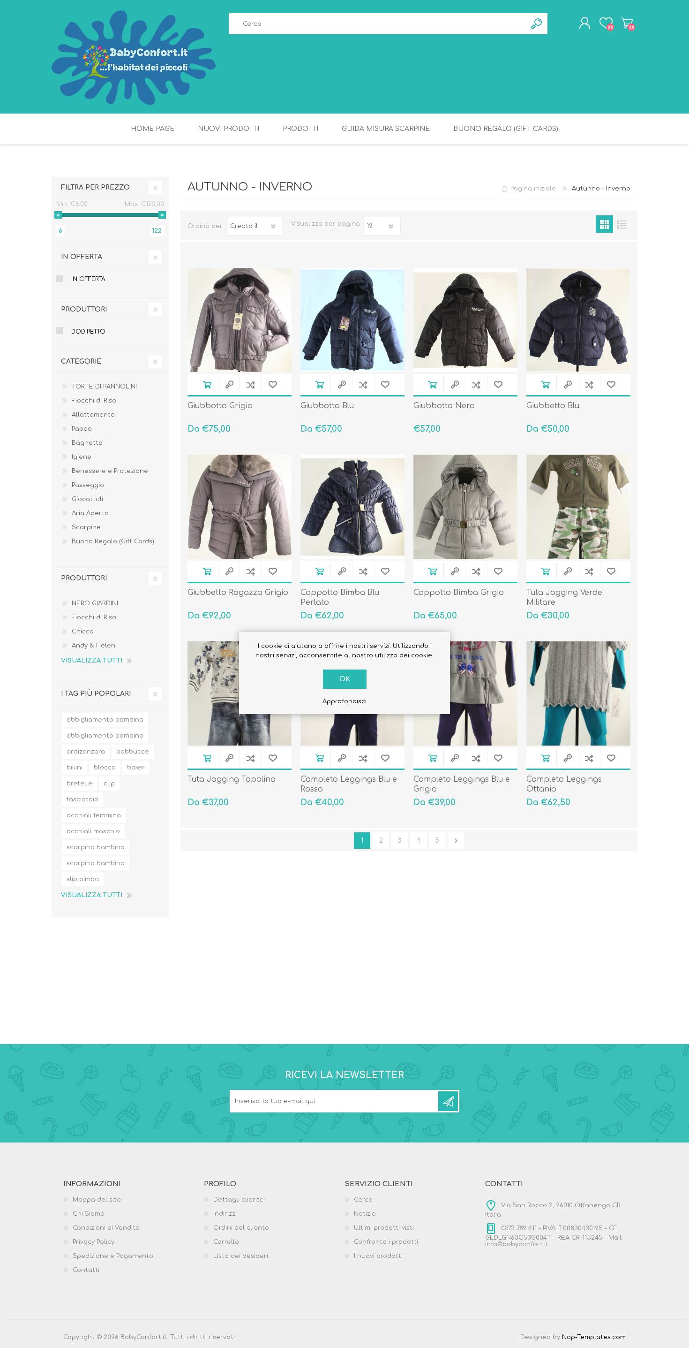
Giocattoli (87, 499)
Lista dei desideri (240, 1256)
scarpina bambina (96, 847)
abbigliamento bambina (105, 719)
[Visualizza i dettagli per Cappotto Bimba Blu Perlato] (352, 507)
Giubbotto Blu (327, 406)
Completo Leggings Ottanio (564, 784)
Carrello (626, 23)
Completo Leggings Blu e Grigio (461, 784)
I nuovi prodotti (378, 1256)
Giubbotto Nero (444, 406)
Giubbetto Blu (552, 406)
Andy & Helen (93, 645)
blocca (105, 767)
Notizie (365, 1214)
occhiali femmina (94, 815)
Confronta (251, 384)
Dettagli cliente (238, 1199)
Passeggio (88, 485)
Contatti (86, 1270)
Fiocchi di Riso (94, 400)
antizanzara (86, 751)
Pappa (82, 429)
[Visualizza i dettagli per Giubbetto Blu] (578, 320)
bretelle (79, 783)
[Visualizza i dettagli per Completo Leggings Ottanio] (578, 693)
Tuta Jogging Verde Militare (564, 597)
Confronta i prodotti (386, 1242)
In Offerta (88, 279)
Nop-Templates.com (594, 1337)
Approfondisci (344, 701)
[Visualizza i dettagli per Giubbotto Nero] (465, 320)
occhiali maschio (93, 831)
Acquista (207, 384)
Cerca (363, 1199)
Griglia (604, 224)
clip (109, 783)
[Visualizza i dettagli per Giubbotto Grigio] (239, 320)
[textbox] (377, 23)
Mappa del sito (97, 1199)
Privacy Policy (93, 1242)
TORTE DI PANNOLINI (104, 386)
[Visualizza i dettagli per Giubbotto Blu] (352, 320)
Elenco (621, 224)
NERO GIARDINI (95, 603)
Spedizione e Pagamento (113, 1256)
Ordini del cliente (241, 1228)
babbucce (132, 751)
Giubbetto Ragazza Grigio (237, 592)
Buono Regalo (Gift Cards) (113, 541)
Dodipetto (88, 331)
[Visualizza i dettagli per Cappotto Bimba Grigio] (465, 507)
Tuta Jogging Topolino (231, 779)
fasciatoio (82, 799)
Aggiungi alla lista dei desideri (273, 384)
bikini (74, 767)
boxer (136, 767)
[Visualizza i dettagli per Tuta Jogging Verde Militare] (578, 507)
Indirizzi (225, 1214)
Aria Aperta (90, 513)
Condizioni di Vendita (106, 1228)
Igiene (81, 457)
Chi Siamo (89, 1214)
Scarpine (86, 527)
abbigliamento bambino (105, 735)
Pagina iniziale (533, 188)
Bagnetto (87, 443)
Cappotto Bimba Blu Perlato (339, 597)
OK (344, 679)
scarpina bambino (96, 863)
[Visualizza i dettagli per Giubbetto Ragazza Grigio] (239, 507)
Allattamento (93, 414)
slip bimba (83, 879)
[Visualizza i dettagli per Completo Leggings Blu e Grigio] (465, 693)
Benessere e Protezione (110, 471)
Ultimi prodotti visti (384, 1228)
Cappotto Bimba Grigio (458, 592)
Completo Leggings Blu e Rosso (348, 784)
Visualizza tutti (91, 660)
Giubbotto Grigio (220, 406)
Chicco (83, 631)
